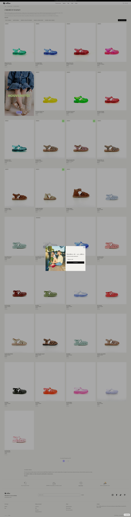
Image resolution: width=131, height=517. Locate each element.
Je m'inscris (75, 262)
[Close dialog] (84, 247)
